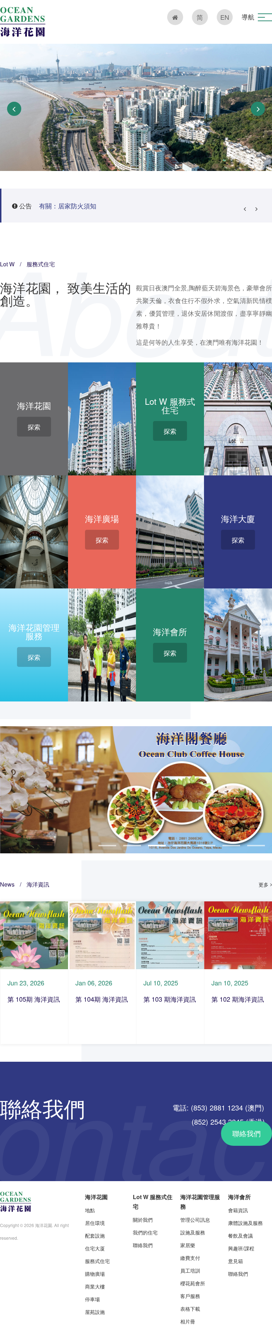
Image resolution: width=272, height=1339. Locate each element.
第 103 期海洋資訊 (169, 998)
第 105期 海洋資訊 (33, 998)
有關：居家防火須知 (67, 205)
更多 (263, 884)
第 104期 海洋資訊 (101, 998)
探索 (34, 426)
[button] (265, 17)
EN (224, 17)
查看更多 (34, 935)
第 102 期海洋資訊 (237, 998)
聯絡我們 (246, 1133)
